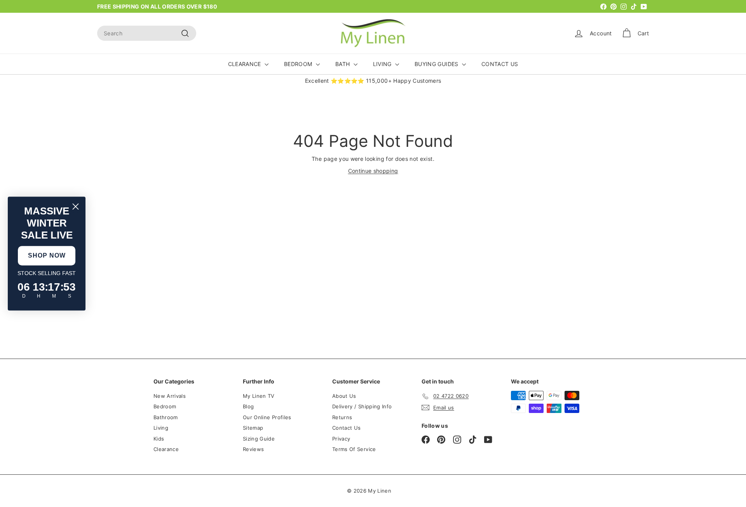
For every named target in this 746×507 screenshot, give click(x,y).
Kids (158, 439)
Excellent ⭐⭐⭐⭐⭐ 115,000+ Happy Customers (373, 80)
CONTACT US (499, 64)
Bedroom (164, 406)
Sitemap (253, 428)
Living (160, 428)
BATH (343, 64)
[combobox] (146, 33)
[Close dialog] (75, 206)
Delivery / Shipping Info (362, 406)
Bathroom (165, 417)
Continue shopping (373, 170)
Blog (248, 406)
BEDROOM (299, 64)
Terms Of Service (354, 449)
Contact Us (346, 428)
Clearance (166, 449)
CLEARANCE (245, 64)
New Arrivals (169, 396)
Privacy (341, 439)
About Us (344, 396)
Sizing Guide (259, 439)
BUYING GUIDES (437, 64)
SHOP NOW (47, 255)
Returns (342, 417)
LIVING (383, 64)
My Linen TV (259, 396)
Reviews (253, 449)
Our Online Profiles (267, 417)
